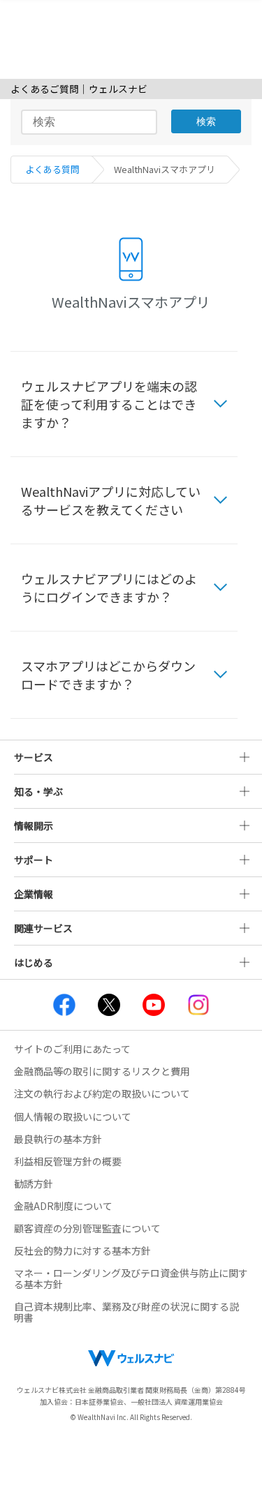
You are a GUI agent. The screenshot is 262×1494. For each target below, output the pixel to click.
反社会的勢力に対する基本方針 (82, 1250)
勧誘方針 (33, 1183)
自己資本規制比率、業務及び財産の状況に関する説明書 (126, 1311)
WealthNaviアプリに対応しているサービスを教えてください (111, 500)
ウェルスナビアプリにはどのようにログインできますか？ (109, 587)
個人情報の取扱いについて (72, 1116)
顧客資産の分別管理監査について (87, 1228)
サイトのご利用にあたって (72, 1049)
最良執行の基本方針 (58, 1139)
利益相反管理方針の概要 (68, 1161)
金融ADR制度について (63, 1206)
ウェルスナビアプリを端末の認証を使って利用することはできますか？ (109, 404)
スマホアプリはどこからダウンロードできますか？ (108, 675)
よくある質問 (52, 169)
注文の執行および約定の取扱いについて (102, 1093)
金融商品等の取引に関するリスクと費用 (102, 1071)
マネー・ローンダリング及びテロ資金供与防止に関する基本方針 (131, 1278)
